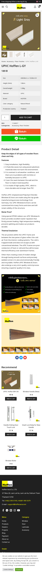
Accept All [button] (19, 570)
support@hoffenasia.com (17, 504)
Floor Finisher (19, 61)
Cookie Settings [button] (8, 570)
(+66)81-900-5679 (24, 501)
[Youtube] (18, 510)
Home (3, 61)
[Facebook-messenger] (7, 510)
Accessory (10, 61)
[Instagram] (14, 510)
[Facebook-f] (3, 510)
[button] (3, 7)
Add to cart (25, 117)
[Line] (11, 510)
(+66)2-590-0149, (11, 501)
